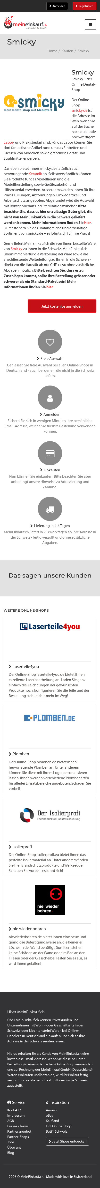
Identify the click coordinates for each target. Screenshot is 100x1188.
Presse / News (17, 1126)
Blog (10, 1153)
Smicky (16, 248)
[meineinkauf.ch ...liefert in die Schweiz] (25, 22)
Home (52, 51)
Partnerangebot (19, 1131)
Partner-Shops (18, 1137)
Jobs (10, 1142)
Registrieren (86, 6)
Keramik (35, 173)
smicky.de (79, 110)
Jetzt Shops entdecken (69, 1141)
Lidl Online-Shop (58, 1126)
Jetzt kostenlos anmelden (62, 306)
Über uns (14, 1147)
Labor (8, 142)
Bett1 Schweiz (56, 1131)
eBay (49, 1115)
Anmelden (58, 6)
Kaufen (67, 51)
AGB (10, 1121)
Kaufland (52, 1121)
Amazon (52, 1110)
